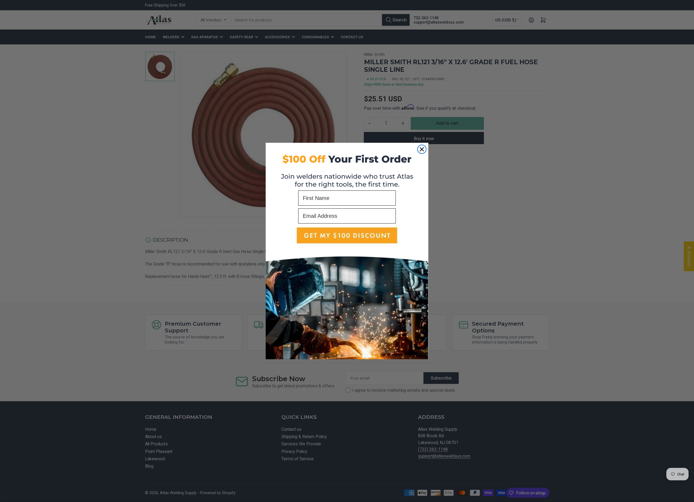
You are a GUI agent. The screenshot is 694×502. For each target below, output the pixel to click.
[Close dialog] (421, 149)
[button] (347, 291)
